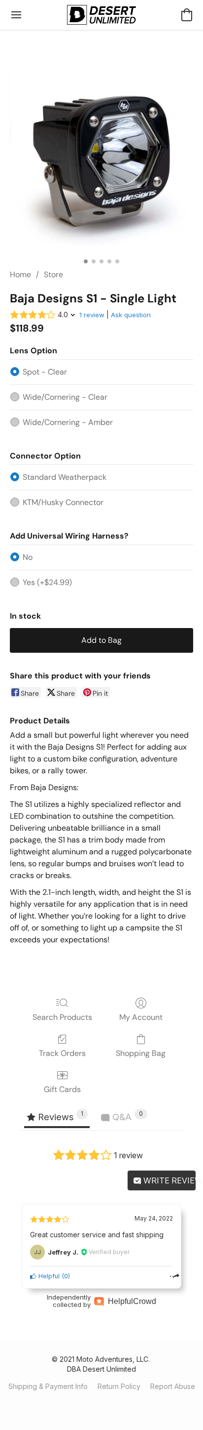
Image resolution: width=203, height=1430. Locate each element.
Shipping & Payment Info (48, 1386)
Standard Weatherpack (64, 477)
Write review (168, 1180)
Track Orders (62, 1053)
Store (53, 274)
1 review (91, 315)
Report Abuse (172, 1386)
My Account (141, 1017)
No (28, 557)
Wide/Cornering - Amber (68, 422)
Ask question (131, 315)
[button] (101, 15)
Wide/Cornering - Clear (65, 397)
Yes (47, 582)
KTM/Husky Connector (63, 502)
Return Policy (119, 1386)
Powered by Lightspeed (101, 1403)
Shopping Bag (141, 1053)
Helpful (48, 1276)
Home (20, 274)
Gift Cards (62, 1089)
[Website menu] (16, 15)
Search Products (62, 1017)
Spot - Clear (45, 372)
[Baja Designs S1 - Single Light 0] (101, 161)
